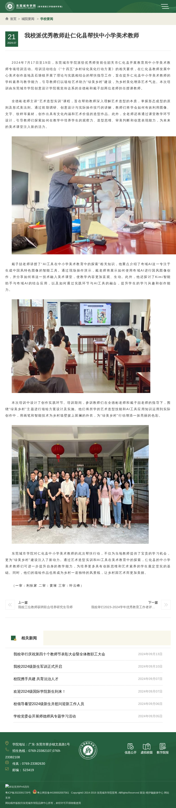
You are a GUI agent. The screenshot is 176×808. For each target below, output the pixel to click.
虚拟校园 (147, 752)
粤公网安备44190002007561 (53, 792)
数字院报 (163, 752)
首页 (13, 19)
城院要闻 (28, 19)
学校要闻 (46, 19)
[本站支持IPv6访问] (17, 786)
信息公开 (131, 752)
